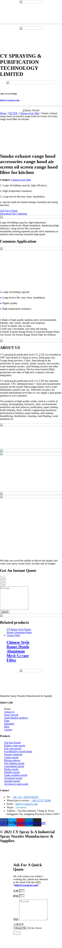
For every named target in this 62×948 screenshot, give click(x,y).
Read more (17, 655)
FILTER (12, 113)
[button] (31, 24)
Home (3, 113)
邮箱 (16, 896)
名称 (16, 891)
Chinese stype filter (29, 113)
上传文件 (18, 924)
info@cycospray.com (10, 100)
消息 (16, 919)
